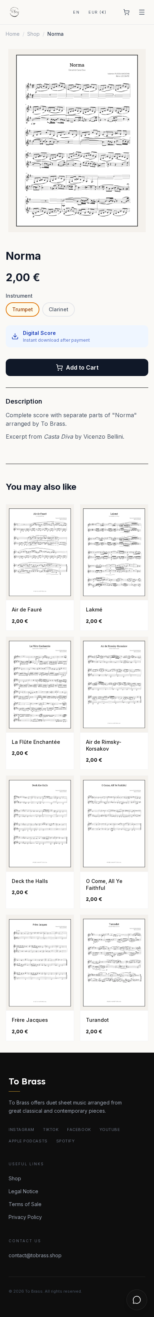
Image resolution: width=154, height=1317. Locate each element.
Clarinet (58, 309)
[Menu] (141, 12)
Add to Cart (82, 367)
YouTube (110, 1129)
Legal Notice (23, 1191)
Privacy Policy (25, 1217)
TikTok (50, 1129)
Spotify (65, 1140)
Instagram (21, 1129)
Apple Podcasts (28, 1140)
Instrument (19, 296)
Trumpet (22, 309)
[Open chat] (137, 1300)
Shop (33, 34)
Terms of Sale (25, 1204)
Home (13, 34)
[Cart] (126, 12)
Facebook (79, 1129)
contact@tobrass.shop (35, 1255)
